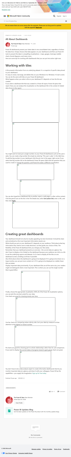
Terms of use (57, 449)
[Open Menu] (66, 21)
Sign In (64, 16)
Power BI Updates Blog (11, 21)
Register (59, 16)
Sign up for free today (39, 373)
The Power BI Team (16, 44)
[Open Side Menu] (5, 16)
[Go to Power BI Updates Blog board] (9, 411)
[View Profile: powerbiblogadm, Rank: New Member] (8, 44)
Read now (39, 27)
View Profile (19, 403)
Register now (6, 10)
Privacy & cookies (47, 449)
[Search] (54, 16)
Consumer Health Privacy (25, 453)
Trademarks (66, 449)
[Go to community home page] (18, 16)
